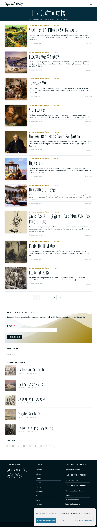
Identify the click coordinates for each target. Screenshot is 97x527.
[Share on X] (7, 446)
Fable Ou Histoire (42, 246)
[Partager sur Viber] (30, 446)
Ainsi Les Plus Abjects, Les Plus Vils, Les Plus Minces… (59, 219)
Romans (39, 500)
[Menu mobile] (91, 3)
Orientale (36, 163)
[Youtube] (9, 475)
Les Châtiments (62, 19)
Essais (38, 483)
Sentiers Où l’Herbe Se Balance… (53, 30)
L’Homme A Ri (39, 273)
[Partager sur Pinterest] (18, 446)
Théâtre (39, 505)
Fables (38, 487)
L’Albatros (69, 495)
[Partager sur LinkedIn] (24, 446)
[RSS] (19, 475)
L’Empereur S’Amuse (44, 57)
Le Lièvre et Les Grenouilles (35, 428)
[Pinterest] (19, 470)
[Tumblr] (25, 470)
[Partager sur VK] (35, 446)
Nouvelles (40, 491)
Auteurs (39, 470)
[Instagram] (14, 475)
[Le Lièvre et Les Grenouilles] (10, 429)
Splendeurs (37, 110)
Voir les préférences (83, 520)
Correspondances (72, 500)
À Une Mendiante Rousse (75, 491)
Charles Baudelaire (72, 470)
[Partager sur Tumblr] (47, 446)
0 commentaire (36, 43)
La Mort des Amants (30, 384)
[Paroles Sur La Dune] (10, 414)
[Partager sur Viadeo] (52, 446)
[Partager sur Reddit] (41, 446)
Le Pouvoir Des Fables (32, 369)
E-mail (11, 326)
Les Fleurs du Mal (71, 480)
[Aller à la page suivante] (60, 297)
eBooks (39, 474)
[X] (14, 470)
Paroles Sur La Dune (31, 413)
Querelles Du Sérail (44, 190)
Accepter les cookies (46, 520)
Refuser (65, 520)
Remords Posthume (72, 504)
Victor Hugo (34, 25)
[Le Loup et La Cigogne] (10, 400)
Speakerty (14, 3)
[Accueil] (30, 19)
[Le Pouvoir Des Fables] (10, 370)
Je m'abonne (15, 337)
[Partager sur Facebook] (13, 446)
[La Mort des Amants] (10, 385)
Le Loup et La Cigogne (31, 399)
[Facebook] (9, 470)
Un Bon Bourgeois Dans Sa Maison (54, 137)
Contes (38, 478)
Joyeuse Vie (38, 83)
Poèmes (57, 25)
